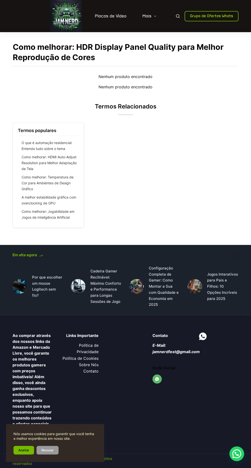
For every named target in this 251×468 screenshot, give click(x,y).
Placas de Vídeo (110, 15)
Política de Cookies (81, 358)
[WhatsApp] (157, 379)
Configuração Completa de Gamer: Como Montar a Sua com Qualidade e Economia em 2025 (164, 286)
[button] (236, 453)
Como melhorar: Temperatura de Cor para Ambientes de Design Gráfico (48, 183)
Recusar (47, 450)
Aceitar (23, 450)
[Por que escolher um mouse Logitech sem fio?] (20, 286)
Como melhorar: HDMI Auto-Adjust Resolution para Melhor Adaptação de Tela (49, 163)
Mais (146, 15)
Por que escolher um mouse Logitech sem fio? (47, 286)
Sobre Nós (89, 364)
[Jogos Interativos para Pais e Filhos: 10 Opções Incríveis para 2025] (195, 286)
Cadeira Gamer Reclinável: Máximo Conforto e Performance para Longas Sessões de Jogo (105, 286)
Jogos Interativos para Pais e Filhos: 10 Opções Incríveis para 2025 (222, 286)
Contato (91, 371)
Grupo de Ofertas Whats (211, 16)
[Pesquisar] (178, 16)
